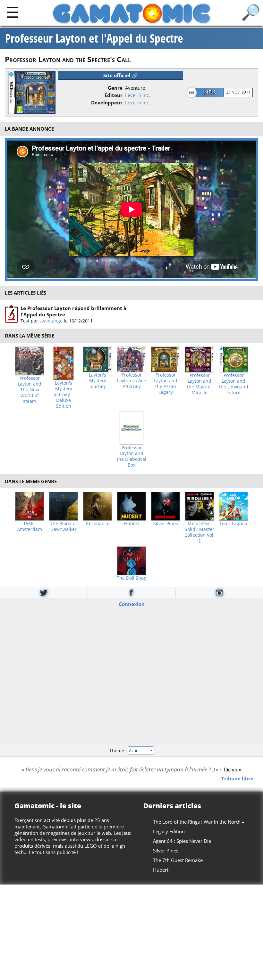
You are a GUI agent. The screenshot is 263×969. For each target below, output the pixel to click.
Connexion (132, 603)
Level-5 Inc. (137, 95)
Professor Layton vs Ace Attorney (131, 380)
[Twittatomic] (44, 592)
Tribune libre (237, 778)
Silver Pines (165, 523)
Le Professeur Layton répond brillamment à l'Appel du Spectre (73, 311)
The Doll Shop (132, 578)
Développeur (107, 102)
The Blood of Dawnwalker (63, 526)
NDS (210, 92)
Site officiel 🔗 (120, 75)
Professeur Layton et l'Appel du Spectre (94, 38)
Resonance (97, 523)
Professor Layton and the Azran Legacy (165, 383)
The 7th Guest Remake (178, 860)
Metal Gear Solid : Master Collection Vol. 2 (199, 532)
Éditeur (114, 95)
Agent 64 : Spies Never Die (182, 841)
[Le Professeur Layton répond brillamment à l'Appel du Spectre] (11, 314)
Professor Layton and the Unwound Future (233, 383)
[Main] (12, 12)
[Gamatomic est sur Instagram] (219, 592)
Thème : (118, 750)
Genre (115, 88)
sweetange (51, 321)
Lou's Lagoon (233, 523)
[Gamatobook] (131, 592)
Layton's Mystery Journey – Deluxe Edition (63, 394)
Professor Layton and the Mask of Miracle (199, 383)
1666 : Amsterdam (29, 526)
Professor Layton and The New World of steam (29, 389)
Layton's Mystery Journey (97, 380)
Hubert (131, 523)
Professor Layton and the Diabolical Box (131, 456)
